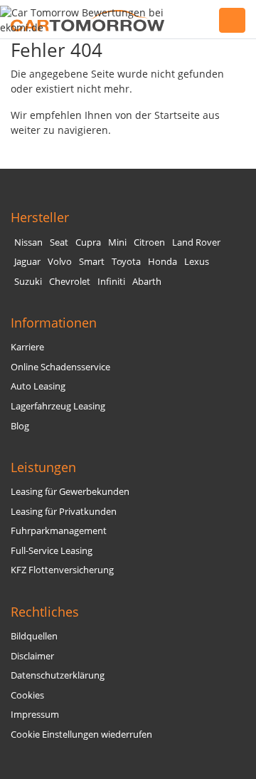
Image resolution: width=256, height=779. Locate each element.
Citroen (149, 242)
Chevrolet (69, 282)
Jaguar (27, 262)
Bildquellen (34, 636)
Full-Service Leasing (51, 551)
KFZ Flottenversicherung (62, 570)
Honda (162, 262)
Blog (20, 426)
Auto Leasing (38, 386)
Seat (59, 242)
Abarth (146, 282)
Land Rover (196, 242)
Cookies (27, 695)
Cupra (88, 242)
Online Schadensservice (60, 367)
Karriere (27, 347)
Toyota (126, 262)
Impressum (35, 715)
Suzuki (28, 282)
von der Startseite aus (167, 115)
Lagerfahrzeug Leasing (58, 406)
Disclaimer (32, 656)
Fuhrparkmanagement (59, 531)
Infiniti (111, 282)
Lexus (196, 262)
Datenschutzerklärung (58, 675)
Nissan (28, 242)
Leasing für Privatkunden (64, 512)
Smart (92, 262)
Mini (117, 242)
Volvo (60, 262)
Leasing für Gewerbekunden (70, 492)
